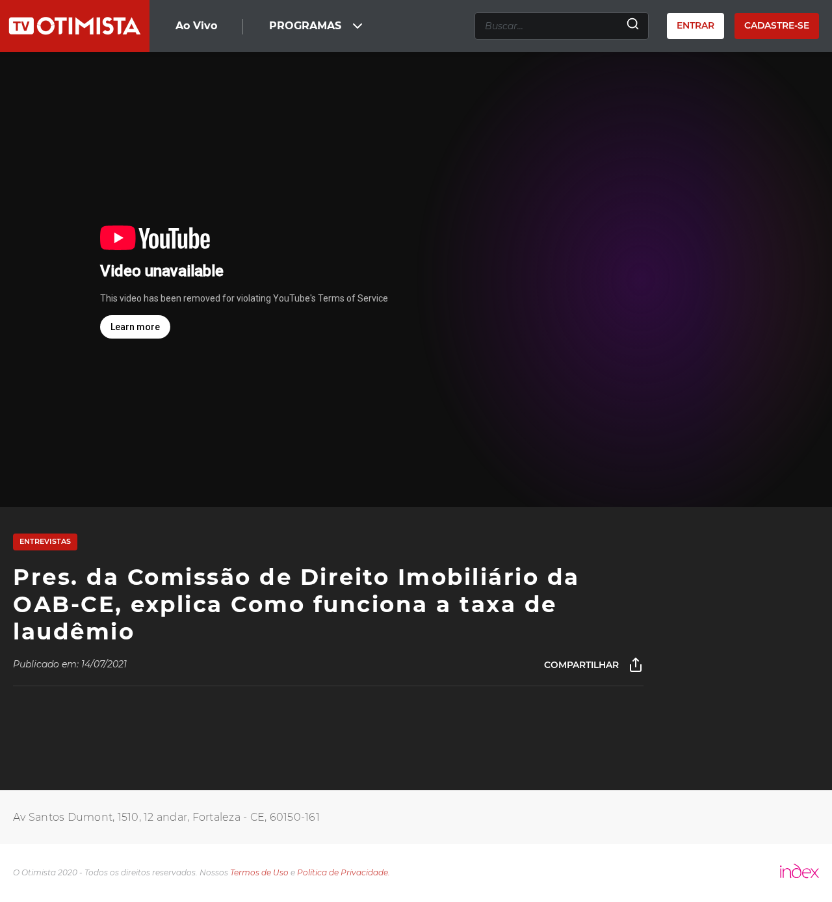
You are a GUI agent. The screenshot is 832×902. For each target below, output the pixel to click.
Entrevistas (45, 541)
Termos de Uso (259, 872)
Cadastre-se (776, 25)
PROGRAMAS (305, 25)
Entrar (695, 25)
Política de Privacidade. (343, 872)
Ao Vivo (196, 25)
